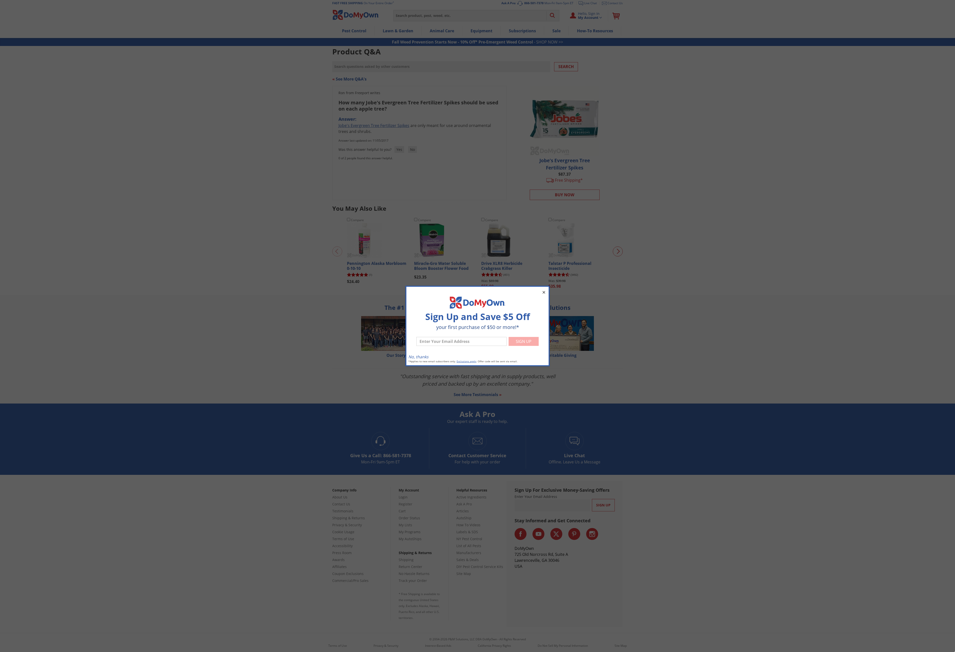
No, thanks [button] (418, 357)
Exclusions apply (466, 361)
